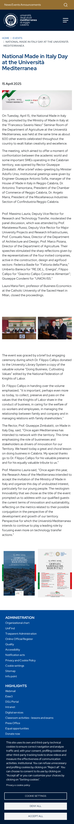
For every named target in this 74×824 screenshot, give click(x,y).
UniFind (10, 628)
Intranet (10, 707)
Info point (11, 676)
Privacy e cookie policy (18, 785)
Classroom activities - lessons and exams (29, 718)
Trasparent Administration (21, 633)
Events (17, 38)
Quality (9, 644)
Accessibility (12, 649)
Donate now (12, 734)
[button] (19, 328)
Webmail (10, 691)
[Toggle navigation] (65, 20)
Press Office (12, 723)
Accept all (35, 816)
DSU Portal (12, 701)
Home (5, 38)
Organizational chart (17, 623)
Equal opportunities (17, 728)
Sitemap (10, 671)
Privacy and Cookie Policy (20, 660)
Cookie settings (35, 795)
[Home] (20, 20)
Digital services (14, 712)
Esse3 (9, 696)
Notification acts (15, 655)
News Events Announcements (22, 5)
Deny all (35, 806)
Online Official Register (19, 639)
